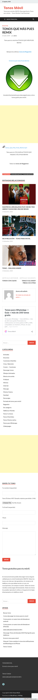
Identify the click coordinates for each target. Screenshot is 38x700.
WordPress (13, 695)
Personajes (6, 398)
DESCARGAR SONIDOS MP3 (12, 630)
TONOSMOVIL (7, 663)
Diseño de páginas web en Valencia (13, 699)
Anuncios (6, 358)
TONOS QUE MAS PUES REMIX (19, 61)
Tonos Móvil (13, 8)
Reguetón (5, 25)
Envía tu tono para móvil (11, 638)
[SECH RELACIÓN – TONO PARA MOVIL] (19, 226)
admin (15, 35)
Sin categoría (7, 407)
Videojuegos (7, 426)
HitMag (20, 695)
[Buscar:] (19, 343)
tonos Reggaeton (16, 174)
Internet (5, 386)
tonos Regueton (28, 174)
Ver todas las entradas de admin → (23, 296)
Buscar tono (7, 613)
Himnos (5, 382)
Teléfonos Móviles (9, 410)
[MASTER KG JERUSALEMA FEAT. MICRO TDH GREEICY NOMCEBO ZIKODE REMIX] (19, 195)
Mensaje (6, 389)
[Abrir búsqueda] (33, 19)
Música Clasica (8, 392)
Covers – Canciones (9, 367)
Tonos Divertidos (8, 417)
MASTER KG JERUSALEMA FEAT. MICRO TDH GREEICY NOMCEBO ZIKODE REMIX (18, 208)
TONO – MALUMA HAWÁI (11, 268)
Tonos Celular (7, 646)
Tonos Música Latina (9, 420)
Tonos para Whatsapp (10, 423)
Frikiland (6, 379)
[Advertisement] (19, 124)
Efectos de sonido (8, 376)
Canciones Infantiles (9, 361)
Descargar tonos (8, 370)
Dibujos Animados (9, 373)
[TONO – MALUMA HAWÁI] (19, 256)
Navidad (6, 395)
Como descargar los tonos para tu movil (15, 616)
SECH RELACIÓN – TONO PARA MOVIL (16, 239)
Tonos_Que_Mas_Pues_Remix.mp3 (16, 147)
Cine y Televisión (8, 364)
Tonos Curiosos (8, 414)
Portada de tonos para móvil (12, 401)
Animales (6, 354)
